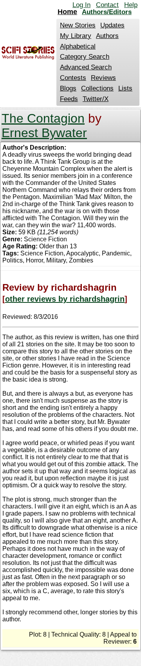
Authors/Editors (107, 12)
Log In (81, 5)
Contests (73, 77)
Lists (125, 88)
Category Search (84, 56)
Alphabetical (78, 46)
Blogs (68, 88)
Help (130, 5)
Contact (107, 5)
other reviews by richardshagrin (65, 299)
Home (67, 12)
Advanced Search (86, 67)
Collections (97, 88)
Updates (112, 25)
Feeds (69, 99)
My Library (75, 36)
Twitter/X (95, 99)
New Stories (78, 25)
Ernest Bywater (44, 133)
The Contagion (43, 118)
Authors (107, 36)
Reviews (103, 77)
